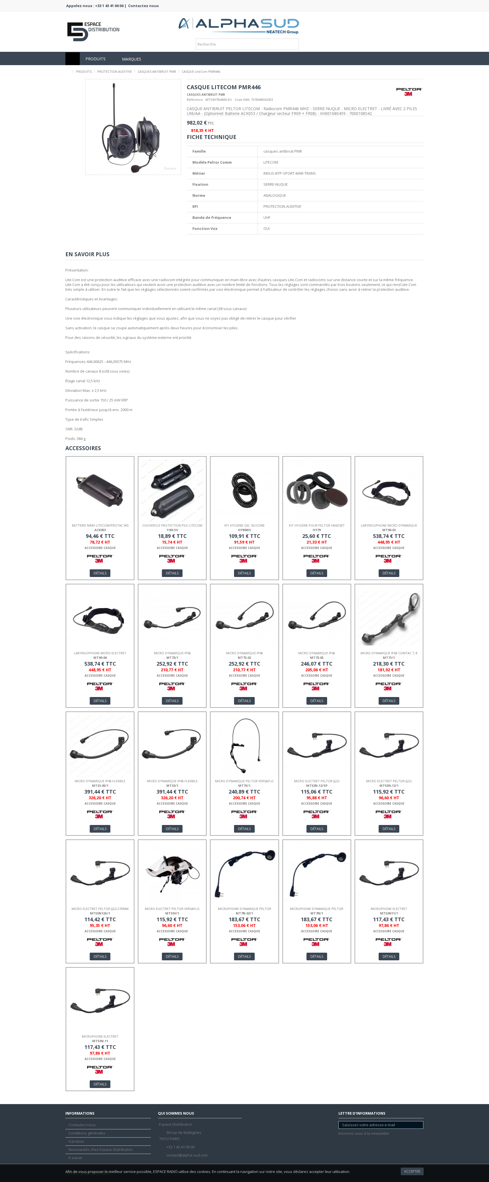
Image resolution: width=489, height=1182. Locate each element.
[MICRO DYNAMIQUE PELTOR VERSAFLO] (244, 746)
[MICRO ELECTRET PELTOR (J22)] (317, 746)
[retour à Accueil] (67, 71)
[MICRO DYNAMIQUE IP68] (172, 618)
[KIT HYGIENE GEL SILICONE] (244, 490)
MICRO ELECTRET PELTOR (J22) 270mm (100, 909)
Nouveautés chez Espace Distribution (100, 1149)
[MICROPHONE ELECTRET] (389, 874)
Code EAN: (242, 99)
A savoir (75, 1157)
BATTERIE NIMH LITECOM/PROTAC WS (100, 525)
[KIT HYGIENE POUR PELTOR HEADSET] (317, 490)
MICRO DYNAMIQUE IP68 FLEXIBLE (100, 781)
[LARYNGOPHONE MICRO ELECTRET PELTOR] (100, 618)
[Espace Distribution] (239, 24)
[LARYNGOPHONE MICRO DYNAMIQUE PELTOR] (389, 490)
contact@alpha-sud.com (187, 1155)
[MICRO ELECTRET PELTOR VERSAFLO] (172, 874)
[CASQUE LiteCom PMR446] (133, 127)
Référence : (196, 99)
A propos (76, 1141)
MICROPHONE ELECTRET (389, 909)
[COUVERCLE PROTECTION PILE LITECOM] (172, 490)
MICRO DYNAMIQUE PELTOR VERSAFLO (244, 781)
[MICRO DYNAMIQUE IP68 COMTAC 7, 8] (389, 618)
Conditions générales (86, 1133)
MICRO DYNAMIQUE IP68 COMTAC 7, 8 (389, 653)
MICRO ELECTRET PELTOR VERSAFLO (172, 909)
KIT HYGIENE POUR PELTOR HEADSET (317, 525)
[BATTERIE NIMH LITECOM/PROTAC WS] (100, 490)
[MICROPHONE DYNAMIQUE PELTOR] (244, 874)
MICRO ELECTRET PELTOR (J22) (316, 781)
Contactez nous (143, 5)
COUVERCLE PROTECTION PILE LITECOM (172, 525)
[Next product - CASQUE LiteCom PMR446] (421, 70)
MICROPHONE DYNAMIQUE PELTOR (244, 909)
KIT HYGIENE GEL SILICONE (244, 525)
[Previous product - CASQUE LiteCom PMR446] (415, 70)
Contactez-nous (82, 1125)
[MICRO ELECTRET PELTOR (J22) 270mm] (100, 874)
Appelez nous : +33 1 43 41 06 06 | (96, 5)
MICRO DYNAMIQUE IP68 (172, 653)
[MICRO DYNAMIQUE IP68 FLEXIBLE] (100, 746)
